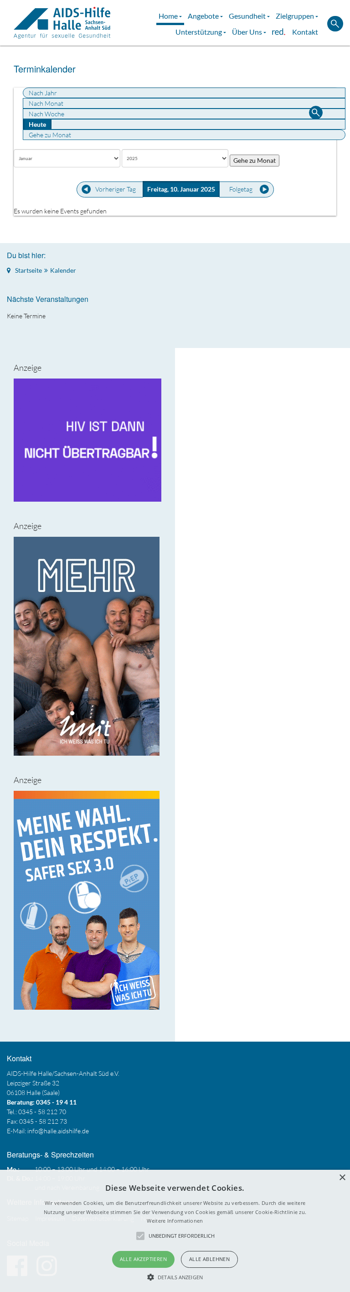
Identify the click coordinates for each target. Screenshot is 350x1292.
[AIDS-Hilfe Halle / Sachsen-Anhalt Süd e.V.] (62, 23)
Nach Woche (46, 114)
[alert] (175, 1231)
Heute (37, 124)
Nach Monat (46, 103)
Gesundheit (248, 15)
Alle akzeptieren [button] (143, 1259)
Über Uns (247, 31)
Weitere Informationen (175, 1220)
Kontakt (305, 31)
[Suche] (315, 114)
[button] (175, 1277)
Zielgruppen (295, 15)
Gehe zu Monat (50, 135)
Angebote (204, 15)
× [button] (342, 1177)
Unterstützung (199, 31)
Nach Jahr (43, 93)
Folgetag (240, 189)
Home (169, 15)
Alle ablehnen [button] (209, 1259)
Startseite (28, 270)
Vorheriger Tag (115, 189)
